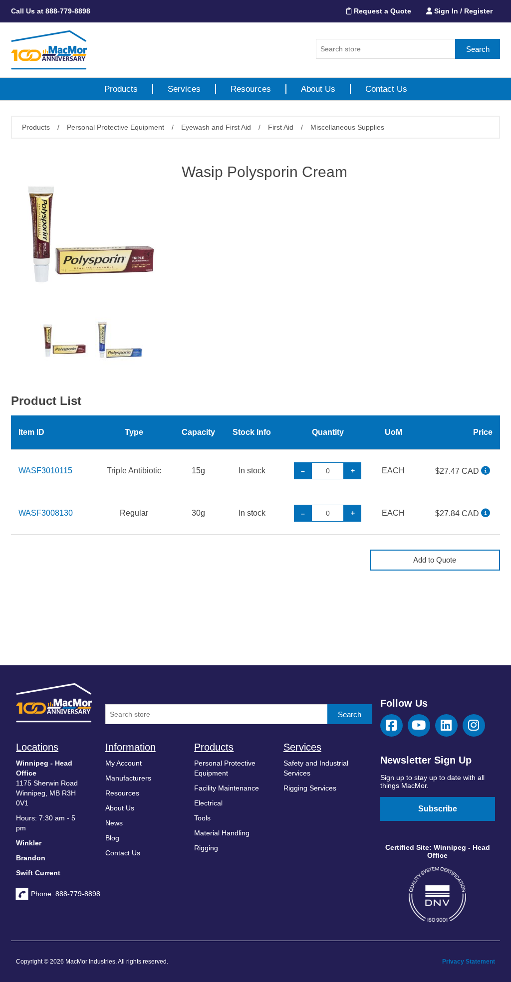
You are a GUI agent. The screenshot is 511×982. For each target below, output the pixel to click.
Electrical (208, 803)
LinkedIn (446, 725)
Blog (112, 838)
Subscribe (437, 808)
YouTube (419, 725)
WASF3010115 (45, 470)
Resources (251, 89)
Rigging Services (309, 788)
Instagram (474, 725)
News (114, 823)
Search (478, 49)
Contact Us (386, 89)
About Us (318, 89)
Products (121, 89)
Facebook (391, 725)
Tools (202, 818)
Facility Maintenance (226, 788)
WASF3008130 (45, 513)
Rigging (206, 848)
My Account (123, 763)
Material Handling (222, 833)
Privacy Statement (468, 961)
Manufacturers (128, 778)
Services (184, 89)
